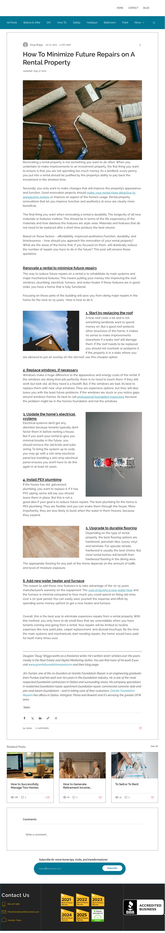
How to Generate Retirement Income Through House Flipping (79, 785)
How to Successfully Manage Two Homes (25, 785)
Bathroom (110, 22)
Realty (27, 707)
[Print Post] (55, 718)
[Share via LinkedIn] (40, 718)
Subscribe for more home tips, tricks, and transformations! (73, 859)
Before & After (32, 22)
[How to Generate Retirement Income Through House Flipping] (82, 765)
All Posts (12, 22)
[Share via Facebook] (24, 718)
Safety (76, 22)
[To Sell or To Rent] (134, 765)
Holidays (92, 22)
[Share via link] (48, 718)
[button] (154, 22)
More (138, 22)
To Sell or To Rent (127, 784)
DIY (49, 22)
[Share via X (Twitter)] (32, 718)
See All (154, 746)
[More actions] (140, 45)
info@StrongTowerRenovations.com (23, 912)
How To (61, 22)
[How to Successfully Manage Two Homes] (30, 765)
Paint (125, 22)
